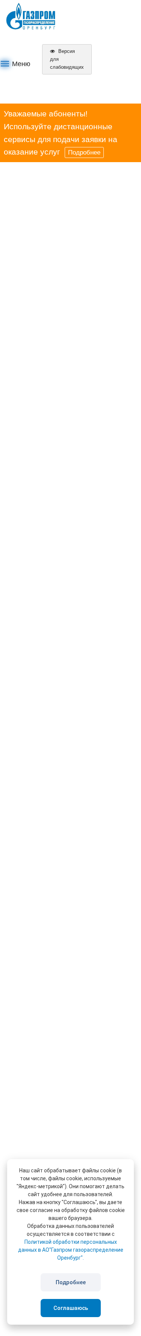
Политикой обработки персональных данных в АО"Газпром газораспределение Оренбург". (70, 1250)
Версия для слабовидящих (67, 59)
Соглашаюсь (70, 1308)
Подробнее (84, 152)
